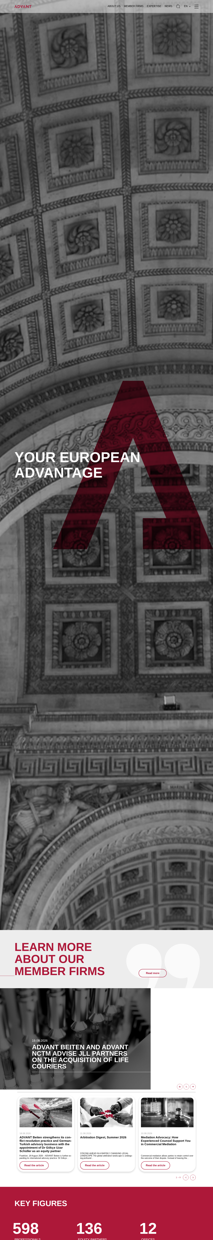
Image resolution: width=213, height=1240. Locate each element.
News (168, 6)
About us (114, 6)
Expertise (154, 6)
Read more (152, 973)
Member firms (133, 6)
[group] (45, 1133)
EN (186, 6)
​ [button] (186, 1177)
